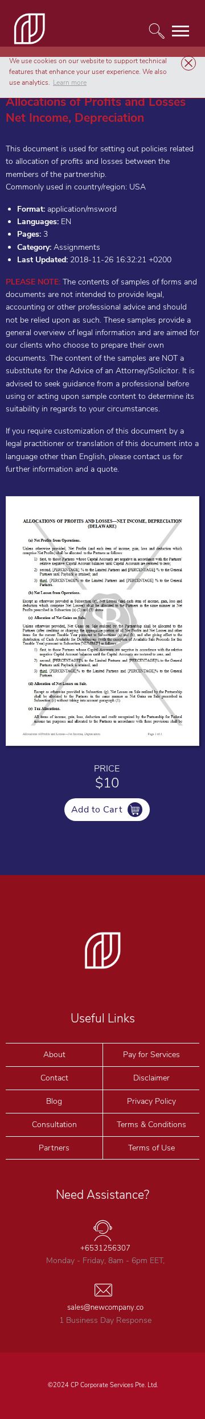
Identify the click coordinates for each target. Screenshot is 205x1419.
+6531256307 (105, 1248)
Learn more (70, 82)
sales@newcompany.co (105, 1307)
